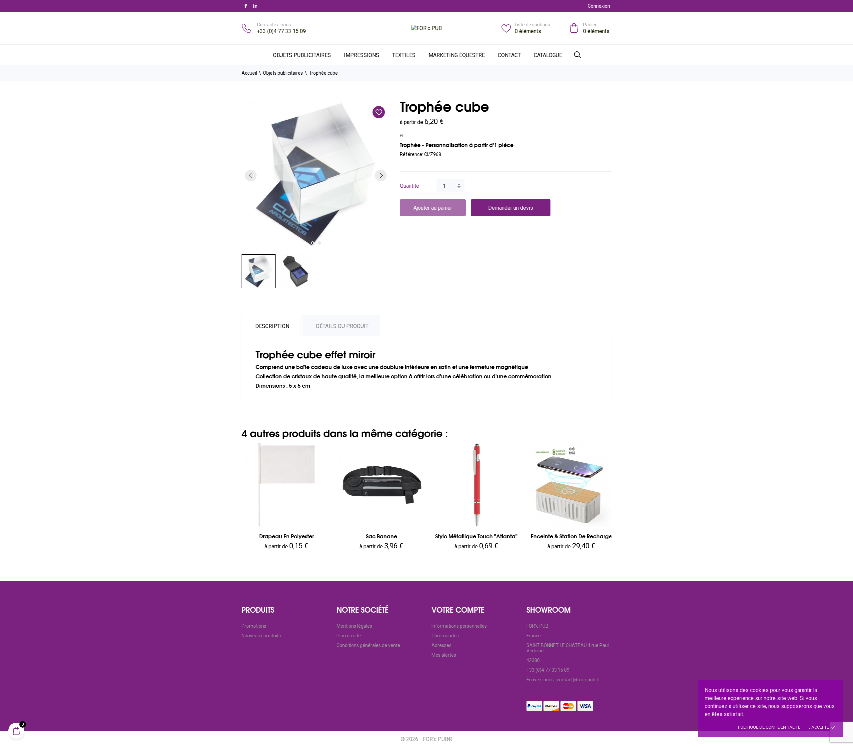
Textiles (404, 55)
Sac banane (381, 536)
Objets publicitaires (302, 55)
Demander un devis (510, 208)
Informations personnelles (459, 626)
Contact (509, 55)
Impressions (361, 55)
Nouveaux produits (261, 635)
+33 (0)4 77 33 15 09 (281, 31)
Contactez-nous (274, 24)
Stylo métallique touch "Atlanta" (476, 536)
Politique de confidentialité (769, 727)
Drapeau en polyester (286, 536)
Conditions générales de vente (368, 645)
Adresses (441, 645)
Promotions (254, 626)
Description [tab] (272, 326)
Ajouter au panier (433, 208)
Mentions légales (354, 626)
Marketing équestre (456, 55)
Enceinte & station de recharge (571, 536)
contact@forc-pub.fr (578, 679)
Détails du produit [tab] (342, 326)
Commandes (445, 635)
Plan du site (349, 635)
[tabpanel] (316, 175)
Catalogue (548, 55)
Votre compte (457, 610)
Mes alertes (443, 655)
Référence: (411, 154)
